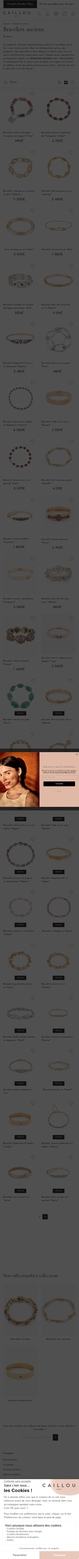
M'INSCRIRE (59, 784)
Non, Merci (59, 791)
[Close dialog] (76, 754)
